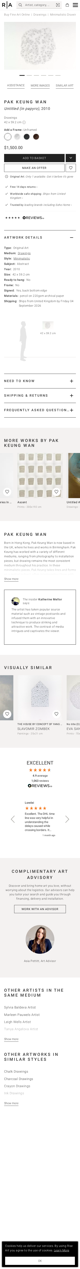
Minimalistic (22, 258)
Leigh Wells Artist (17, 1022)
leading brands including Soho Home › (48, 204)
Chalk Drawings (16, 1071)
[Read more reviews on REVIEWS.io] (40, 786)
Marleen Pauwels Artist (22, 1015)
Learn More (61, 1250)
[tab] (40, 237)
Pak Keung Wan (25, 101)
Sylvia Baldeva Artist (20, 1007)
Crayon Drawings (17, 1086)
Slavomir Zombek (33, 729)
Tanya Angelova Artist (21, 1029)
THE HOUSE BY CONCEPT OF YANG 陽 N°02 (43, 724)
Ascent (22, 502)
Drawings (39, 14)
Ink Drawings (14, 1093)
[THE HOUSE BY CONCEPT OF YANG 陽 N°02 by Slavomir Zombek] (40, 697)
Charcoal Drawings (18, 1079)
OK (40, 1260)
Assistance (16, 85)
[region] (40, 819)
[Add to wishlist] (71, 168)
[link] (58, 5)
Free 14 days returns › (23, 186)
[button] (75, 5)
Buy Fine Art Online (17, 14)
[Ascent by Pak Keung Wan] (40, 475)
